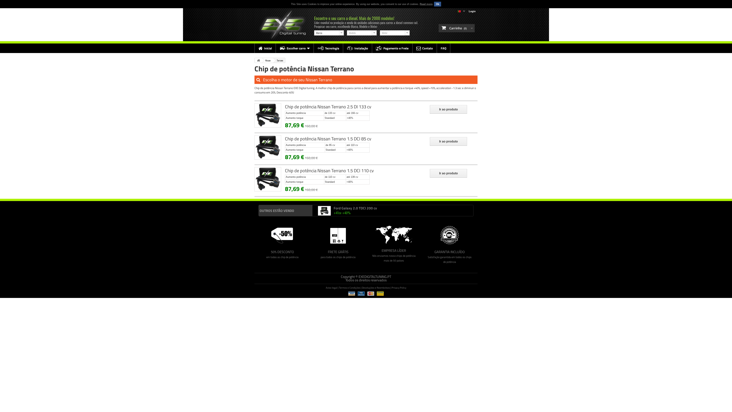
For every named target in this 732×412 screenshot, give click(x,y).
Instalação (361, 48)
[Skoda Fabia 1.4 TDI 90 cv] (324, 211)
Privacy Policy (399, 288)
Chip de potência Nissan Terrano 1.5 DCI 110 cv (329, 170)
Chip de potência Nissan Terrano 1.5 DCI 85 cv (328, 138)
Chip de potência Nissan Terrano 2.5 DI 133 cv (328, 106)
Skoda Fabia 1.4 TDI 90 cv (353, 208)
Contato (427, 48)
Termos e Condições (349, 288)
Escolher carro (296, 48)
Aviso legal (331, 288)
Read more (426, 4)
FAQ (443, 48)
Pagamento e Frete (396, 48)
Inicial (268, 48)
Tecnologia (332, 48)
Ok (437, 4)
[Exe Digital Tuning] (282, 24)
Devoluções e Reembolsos (376, 288)
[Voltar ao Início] (258, 60)
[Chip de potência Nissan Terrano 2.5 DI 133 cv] (268, 115)
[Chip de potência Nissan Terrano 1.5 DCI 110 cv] (268, 179)
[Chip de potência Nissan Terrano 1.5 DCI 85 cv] (268, 147)
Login (472, 11)
